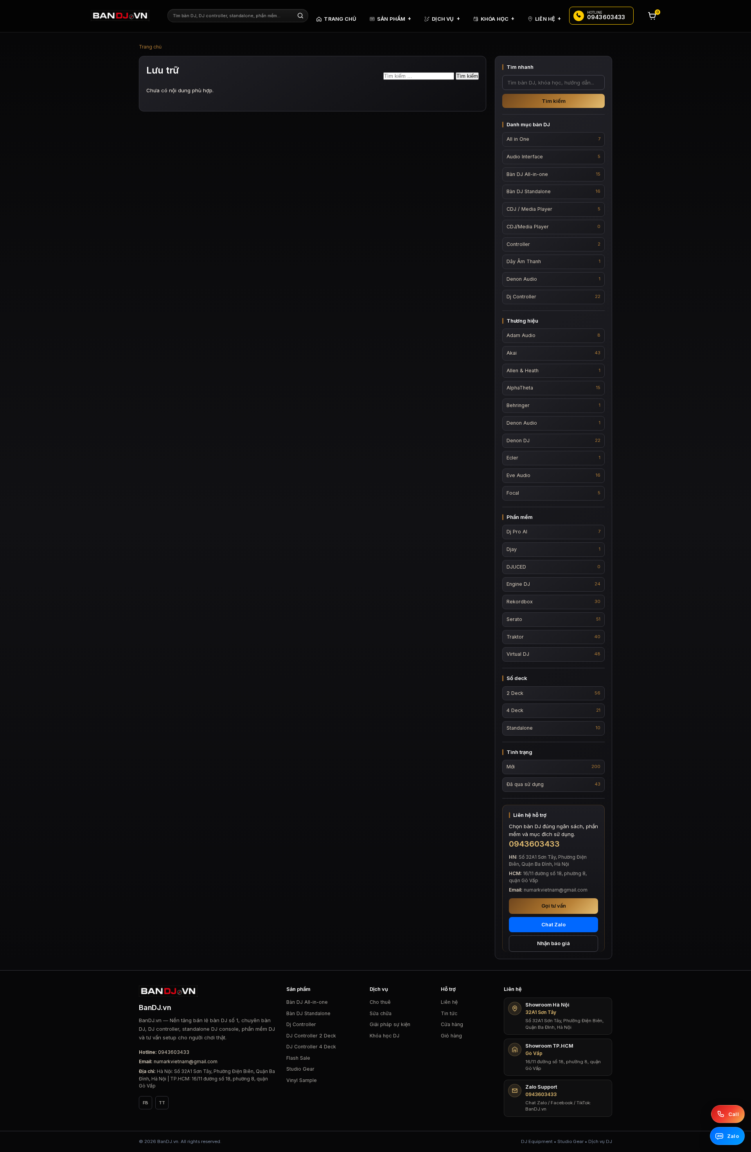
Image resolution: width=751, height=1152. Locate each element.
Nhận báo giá (553, 943)
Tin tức (449, 1013)
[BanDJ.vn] (124, 15)
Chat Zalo (553, 924)
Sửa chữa (381, 1013)
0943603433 (173, 1052)
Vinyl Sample (301, 1080)
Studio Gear (300, 1069)
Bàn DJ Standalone (308, 1013)
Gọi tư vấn (553, 906)
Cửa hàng (452, 1024)
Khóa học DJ (384, 1036)
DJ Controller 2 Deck (311, 1036)
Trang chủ (150, 47)
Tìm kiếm (554, 101)
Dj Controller (301, 1024)
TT (162, 1102)
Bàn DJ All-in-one (307, 1002)
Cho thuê (380, 1002)
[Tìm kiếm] (300, 15)
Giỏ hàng (451, 1036)
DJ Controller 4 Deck (311, 1047)
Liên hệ (449, 1002)
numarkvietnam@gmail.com (185, 1061)
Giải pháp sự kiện (390, 1024)
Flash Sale (298, 1058)
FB (145, 1102)
